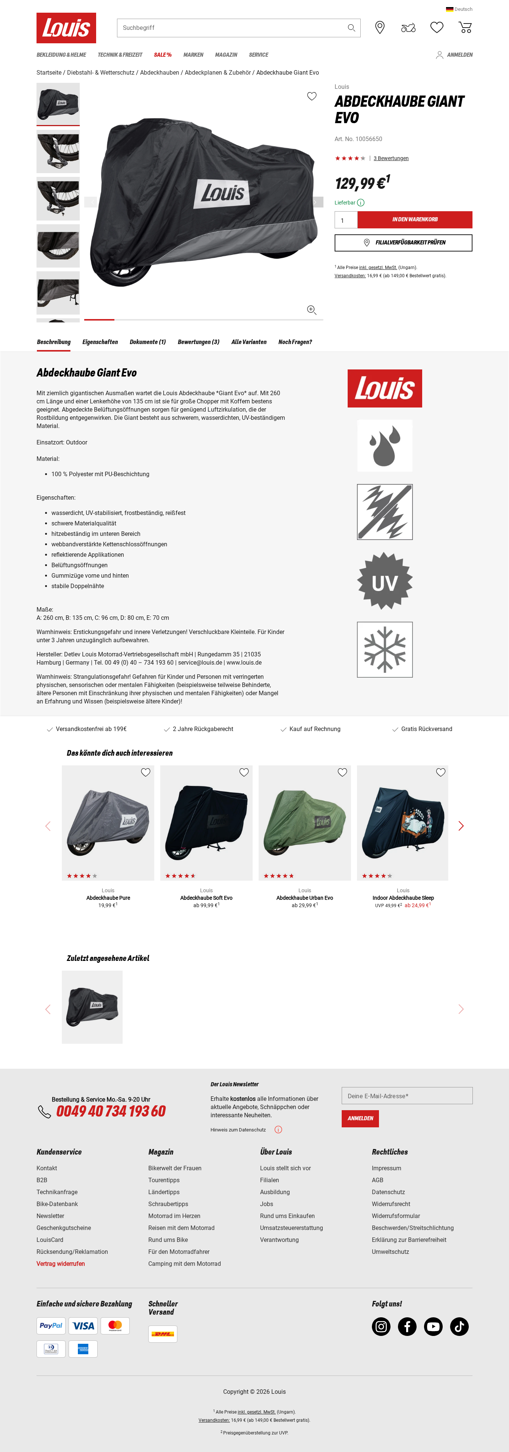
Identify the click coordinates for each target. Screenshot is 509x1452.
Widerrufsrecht (391, 1204)
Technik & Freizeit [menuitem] (120, 55)
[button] (459, 9)
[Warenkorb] (465, 27)
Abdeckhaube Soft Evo (206, 898)
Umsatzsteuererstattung (291, 1227)
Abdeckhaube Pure (108, 898)
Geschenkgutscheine (64, 1227)
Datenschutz (388, 1192)
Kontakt (47, 1168)
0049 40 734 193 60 (110, 1112)
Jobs (266, 1204)
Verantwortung (279, 1239)
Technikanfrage (57, 1192)
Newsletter (50, 1216)
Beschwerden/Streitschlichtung (413, 1227)
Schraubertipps (168, 1204)
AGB (377, 1180)
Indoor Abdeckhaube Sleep (403, 898)
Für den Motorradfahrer (178, 1251)
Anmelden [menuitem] (459, 55)
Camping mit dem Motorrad (184, 1263)
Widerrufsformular (396, 1216)
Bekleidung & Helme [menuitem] (61, 55)
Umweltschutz (390, 1251)
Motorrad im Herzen (174, 1216)
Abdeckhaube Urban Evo (304, 898)
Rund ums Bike (168, 1239)
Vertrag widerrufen (61, 1263)
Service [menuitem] (258, 55)
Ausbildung (275, 1192)
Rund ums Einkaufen (287, 1216)
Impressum (386, 1168)
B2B (42, 1180)
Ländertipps (164, 1192)
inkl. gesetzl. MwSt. (378, 267)
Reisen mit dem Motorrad (181, 1227)
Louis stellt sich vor (285, 1168)
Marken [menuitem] (193, 55)
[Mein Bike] (408, 27)
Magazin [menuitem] (226, 55)
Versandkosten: (350, 275)
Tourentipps (164, 1180)
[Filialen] (380, 27)
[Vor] (317, 202)
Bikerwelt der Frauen (175, 1168)
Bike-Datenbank (57, 1204)
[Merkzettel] (436, 27)
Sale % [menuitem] (162, 55)
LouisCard (50, 1239)
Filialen (269, 1180)
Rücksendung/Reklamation (72, 1251)
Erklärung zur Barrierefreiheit (409, 1239)
